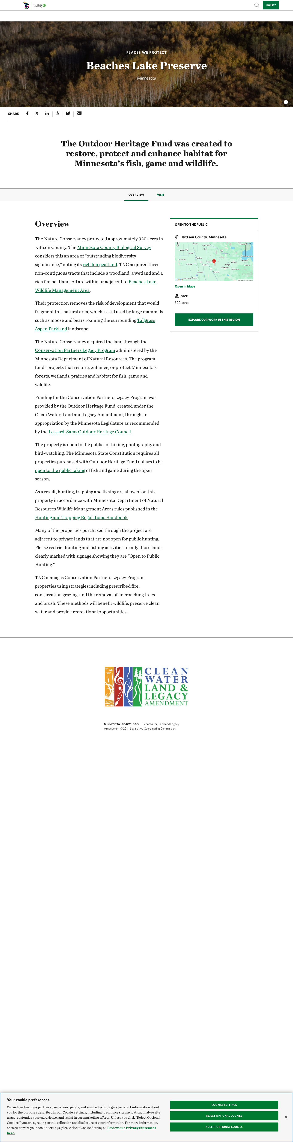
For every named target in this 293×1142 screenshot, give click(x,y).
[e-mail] (79, 114)
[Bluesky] (68, 114)
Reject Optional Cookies (224, 1115)
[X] (37, 114)
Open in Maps (185, 286)
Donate (271, 5)
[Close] (286, 1117)
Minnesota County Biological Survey (114, 247)
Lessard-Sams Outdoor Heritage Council (89, 431)
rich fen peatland (100, 264)
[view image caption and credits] (285, 100)
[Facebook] (27, 114)
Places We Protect (146, 52)
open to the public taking (60, 470)
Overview (136, 194)
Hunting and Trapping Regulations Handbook (81, 517)
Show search (257, 5)
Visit (161, 194)
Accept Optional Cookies (224, 1126)
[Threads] (57, 114)
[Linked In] (47, 114)
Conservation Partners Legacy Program (75, 350)
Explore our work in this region (214, 319)
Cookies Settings (224, 1104)
